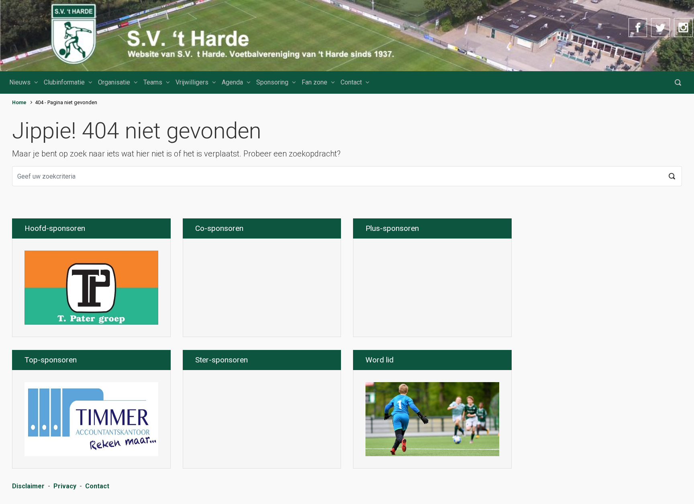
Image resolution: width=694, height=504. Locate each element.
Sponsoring (272, 82)
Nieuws (20, 82)
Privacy (64, 486)
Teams (152, 82)
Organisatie (114, 82)
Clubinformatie (64, 82)
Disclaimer (28, 486)
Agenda (232, 82)
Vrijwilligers (192, 82)
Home (19, 102)
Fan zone (314, 82)
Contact (351, 82)
